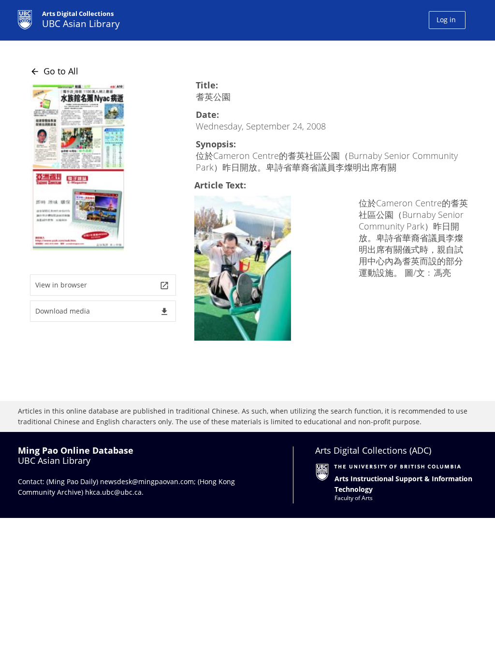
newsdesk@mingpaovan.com (147, 481)
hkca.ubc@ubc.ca (113, 492)
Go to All (54, 71)
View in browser (102, 285)
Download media (102, 311)
